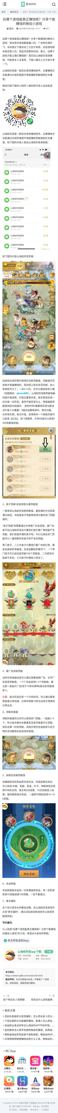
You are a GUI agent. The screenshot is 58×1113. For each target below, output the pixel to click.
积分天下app (23, 1068)
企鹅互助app (10, 1068)
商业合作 (34, 1109)
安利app (35, 1088)
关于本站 (13, 1109)
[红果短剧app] (9, 1081)
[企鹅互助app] (9, 1061)
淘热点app (48, 1088)
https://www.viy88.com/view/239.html (24, 975)
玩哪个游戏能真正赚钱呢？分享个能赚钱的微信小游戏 (29, 21)
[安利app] (35, 1081)
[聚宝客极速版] (35, 1061)
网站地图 (24, 1109)
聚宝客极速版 (36, 1068)
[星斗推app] (22, 1081)
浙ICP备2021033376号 (21, 1106)
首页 (3, 11)
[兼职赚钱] (29, 6)
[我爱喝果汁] (48, 1061)
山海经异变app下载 (29, 951)
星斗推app (22, 1088)
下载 (48, 951)
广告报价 (45, 1109)
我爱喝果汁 (48, 1068)
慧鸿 (11, 28)
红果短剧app (10, 1088)
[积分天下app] (22, 1061)
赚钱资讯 (14, 11)
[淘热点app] (48, 1081)
